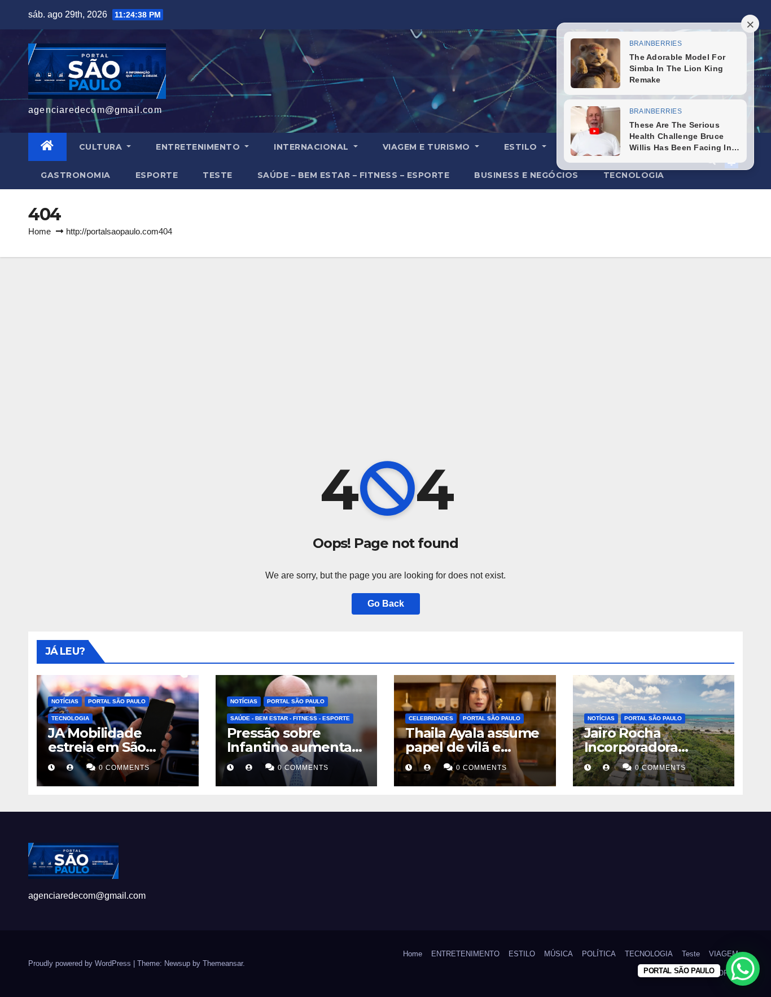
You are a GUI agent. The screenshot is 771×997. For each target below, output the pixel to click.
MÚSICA (558, 954)
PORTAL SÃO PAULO (117, 701)
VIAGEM (723, 954)
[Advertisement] (385, 342)
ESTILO (522, 147)
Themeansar (223, 963)
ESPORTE (156, 175)
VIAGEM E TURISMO (428, 147)
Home (39, 231)
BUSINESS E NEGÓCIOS (526, 175)
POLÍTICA (599, 954)
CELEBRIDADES (431, 718)
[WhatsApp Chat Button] (743, 969)
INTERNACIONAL (312, 147)
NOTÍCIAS (64, 701)
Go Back (385, 603)
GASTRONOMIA (76, 175)
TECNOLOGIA (633, 175)
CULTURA (102, 147)
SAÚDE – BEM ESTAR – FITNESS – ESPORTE (353, 175)
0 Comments (124, 768)
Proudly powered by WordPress (80, 963)
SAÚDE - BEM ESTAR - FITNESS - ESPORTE (290, 718)
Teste (218, 175)
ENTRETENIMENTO (199, 147)
